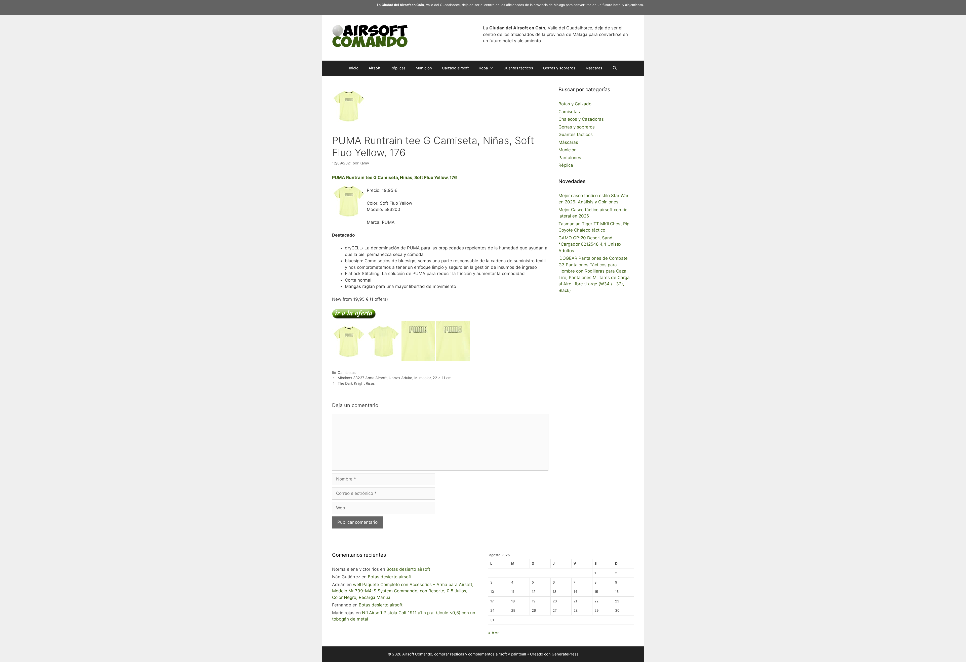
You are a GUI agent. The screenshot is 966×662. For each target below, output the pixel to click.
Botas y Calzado (574, 103)
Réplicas (398, 68)
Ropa (483, 68)
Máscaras (593, 68)
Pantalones (569, 157)
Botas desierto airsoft (408, 569)
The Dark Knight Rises (356, 383)
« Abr (493, 632)
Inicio (353, 68)
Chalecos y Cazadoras (581, 119)
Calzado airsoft (455, 68)
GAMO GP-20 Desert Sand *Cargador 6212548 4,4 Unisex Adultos (589, 244)
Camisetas (347, 372)
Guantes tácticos (518, 68)
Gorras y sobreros (559, 68)
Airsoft (374, 68)
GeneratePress (565, 654)
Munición (424, 68)
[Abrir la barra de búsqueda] (614, 68)
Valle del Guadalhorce (443, 5)
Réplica (565, 165)
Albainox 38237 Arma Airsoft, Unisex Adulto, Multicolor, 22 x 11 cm (395, 378)
